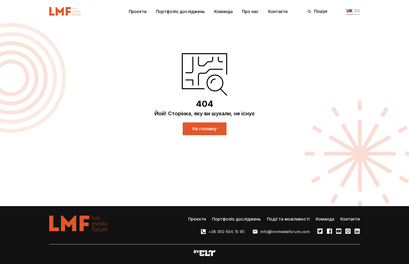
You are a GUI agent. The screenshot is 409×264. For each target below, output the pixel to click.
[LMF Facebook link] (329, 231)
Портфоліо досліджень (180, 11)
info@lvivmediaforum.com (285, 231)
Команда (223, 11)
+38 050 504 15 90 (227, 231)
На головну (204, 128)
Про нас (250, 11)
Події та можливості (288, 218)
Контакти (278, 11)
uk (350, 10)
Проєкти (138, 11)
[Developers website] (204, 253)
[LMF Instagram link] (348, 231)
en (357, 10)
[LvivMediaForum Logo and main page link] (65, 11)
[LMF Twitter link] (320, 231)
